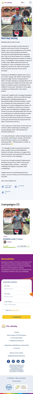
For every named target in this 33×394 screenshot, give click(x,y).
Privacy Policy (16, 381)
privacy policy (15, 310)
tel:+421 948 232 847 (16, 338)
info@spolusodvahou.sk (16, 340)
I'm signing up (16, 317)
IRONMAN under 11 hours (13, 239)
